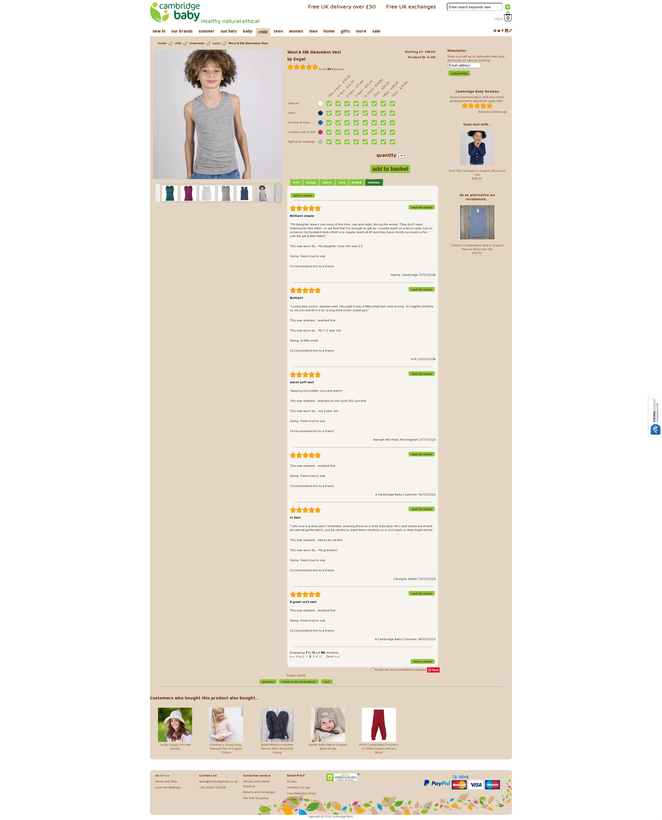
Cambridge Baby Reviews (477, 91)
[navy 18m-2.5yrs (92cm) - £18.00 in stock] (329, 113)
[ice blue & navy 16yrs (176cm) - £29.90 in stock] (392, 123)
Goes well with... (477, 124)
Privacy (292, 781)
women (296, 31)
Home (162, 43)
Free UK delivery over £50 (342, 6)
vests (216, 43)
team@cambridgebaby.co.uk (218, 781)
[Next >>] (333, 656)
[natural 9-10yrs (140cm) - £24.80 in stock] (365, 103)
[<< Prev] (297, 656)
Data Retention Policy (301, 793)
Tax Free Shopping (255, 798)
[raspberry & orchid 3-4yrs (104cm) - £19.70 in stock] (338, 132)
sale (376, 31)
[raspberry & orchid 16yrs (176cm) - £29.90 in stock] (392, 132)
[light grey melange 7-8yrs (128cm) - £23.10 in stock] (356, 142)
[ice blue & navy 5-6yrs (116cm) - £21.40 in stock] (347, 123)
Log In (498, 18)
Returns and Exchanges (259, 792)
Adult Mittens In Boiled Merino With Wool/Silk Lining (277, 748)
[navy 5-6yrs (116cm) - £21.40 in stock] (347, 113)
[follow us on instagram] (506, 31)
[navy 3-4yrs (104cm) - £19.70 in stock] (338, 113)
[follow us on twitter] (498, 31)
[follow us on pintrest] (494, 31)
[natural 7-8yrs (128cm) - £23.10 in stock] (356, 103)
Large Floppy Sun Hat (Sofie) (175, 746)
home (329, 31)
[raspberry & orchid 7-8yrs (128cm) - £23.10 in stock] (356, 132)
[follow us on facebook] (502, 31)
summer (207, 31)
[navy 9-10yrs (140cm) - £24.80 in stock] (365, 113)
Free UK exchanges (411, 6)
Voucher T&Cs (296, 799)
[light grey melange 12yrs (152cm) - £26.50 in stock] (374, 142)
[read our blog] (510, 31)
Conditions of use (298, 787)
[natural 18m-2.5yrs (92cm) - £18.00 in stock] (329, 103)
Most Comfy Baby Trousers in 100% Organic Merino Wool (378, 748)
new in (159, 31)
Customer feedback (168, 787)
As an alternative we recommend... (477, 197)
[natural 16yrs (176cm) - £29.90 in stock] (392, 103)
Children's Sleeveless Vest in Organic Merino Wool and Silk (477, 247)
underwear (197, 43)
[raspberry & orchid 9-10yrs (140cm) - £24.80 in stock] (365, 132)
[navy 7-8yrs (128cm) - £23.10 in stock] (356, 113)
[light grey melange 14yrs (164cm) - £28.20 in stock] (383, 142)
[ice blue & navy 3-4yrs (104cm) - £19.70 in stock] (338, 123)
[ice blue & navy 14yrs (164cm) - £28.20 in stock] (383, 123)
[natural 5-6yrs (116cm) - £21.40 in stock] (347, 103)
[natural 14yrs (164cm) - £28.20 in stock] (383, 103)
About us (162, 775)
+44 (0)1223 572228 (212, 787)
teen (278, 31)
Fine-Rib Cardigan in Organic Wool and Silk (477, 172)
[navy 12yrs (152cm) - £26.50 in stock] (374, 113)
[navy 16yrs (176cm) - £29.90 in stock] (392, 113)
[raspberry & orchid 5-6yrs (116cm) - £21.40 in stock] (347, 132)
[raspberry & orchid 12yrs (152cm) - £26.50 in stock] (374, 132)
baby (247, 31)
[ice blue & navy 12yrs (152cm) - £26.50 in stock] (374, 123)
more (361, 31)
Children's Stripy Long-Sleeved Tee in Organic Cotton (226, 748)
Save (435, 670)
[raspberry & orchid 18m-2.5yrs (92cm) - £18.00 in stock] (329, 132)
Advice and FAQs (166, 781)
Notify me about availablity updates (400, 669)
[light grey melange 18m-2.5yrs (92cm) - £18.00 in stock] (329, 142)
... (323, 656)
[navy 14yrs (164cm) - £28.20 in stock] (383, 113)
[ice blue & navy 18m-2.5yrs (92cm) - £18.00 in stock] (329, 123)
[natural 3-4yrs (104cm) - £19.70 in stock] (338, 103)
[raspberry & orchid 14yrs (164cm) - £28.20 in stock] (383, 132)
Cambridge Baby (342, 816)
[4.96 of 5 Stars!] (302, 67)
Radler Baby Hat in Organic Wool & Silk (328, 746)
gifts (345, 31)
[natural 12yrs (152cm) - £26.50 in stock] (374, 103)
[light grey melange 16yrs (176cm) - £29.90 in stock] (392, 142)
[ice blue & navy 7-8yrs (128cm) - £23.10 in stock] (356, 123)
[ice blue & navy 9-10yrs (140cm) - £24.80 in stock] (365, 123)
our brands (182, 31)
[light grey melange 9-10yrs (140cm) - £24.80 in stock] (365, 142)
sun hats (229, 31)
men (313, 31)
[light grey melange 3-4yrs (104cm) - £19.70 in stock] (338, 142)
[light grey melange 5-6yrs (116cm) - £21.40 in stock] (347, 142)
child (263, 31)
